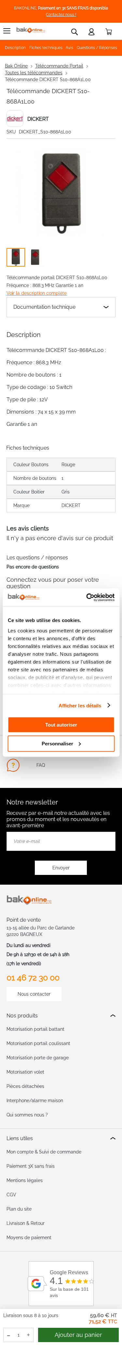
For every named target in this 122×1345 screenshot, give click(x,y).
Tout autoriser (61, 725)
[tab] (61, 1016)
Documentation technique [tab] (44, 307)
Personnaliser (57, 743)
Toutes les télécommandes (33, 72)
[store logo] (31, 30)
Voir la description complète (37, 293)
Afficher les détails (80, 705)
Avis (69, 47)
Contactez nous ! (61, 14)
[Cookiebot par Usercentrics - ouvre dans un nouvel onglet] (87, 597)
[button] (35, 257)
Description (15, 47)
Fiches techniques (45, 47)
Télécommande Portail (59, 65)
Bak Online (16, 65)
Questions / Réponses (97, 47)
